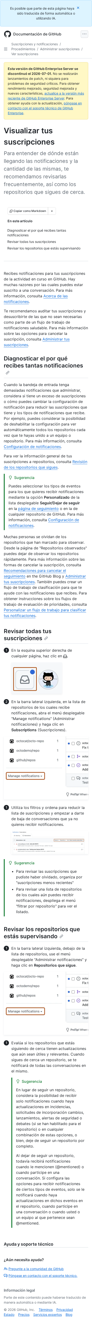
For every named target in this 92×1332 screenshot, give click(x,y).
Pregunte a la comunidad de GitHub (36, 1269)
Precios (23, 1315)
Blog (69, 1315)
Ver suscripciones (24, 54)
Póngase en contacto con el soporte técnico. (42, 1276)
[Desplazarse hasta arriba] (81, 1321)
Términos (46, 1310)
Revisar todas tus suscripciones (27, 635)
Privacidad (64, 1310)
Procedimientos (23, 49)
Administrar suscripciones (59, 49)
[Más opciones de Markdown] (52, 211)
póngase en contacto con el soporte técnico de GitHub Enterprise (45, 108)
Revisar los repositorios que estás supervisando (42, 933)
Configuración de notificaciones (32, 446)
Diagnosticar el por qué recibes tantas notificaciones (43, 362)
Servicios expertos (47, 1315)
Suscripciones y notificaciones (34, 44)
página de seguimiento (38, 508)
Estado (9, 1315)
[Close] (78, 7)
